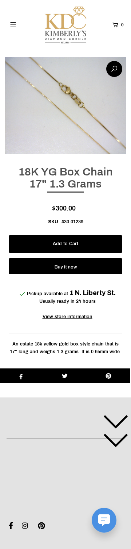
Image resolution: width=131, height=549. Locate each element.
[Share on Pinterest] (108, 375)
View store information (67, 317)
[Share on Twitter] (65, 375)
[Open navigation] (19, 24)
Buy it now (66, 267)
